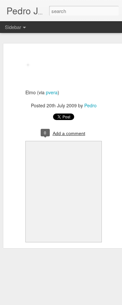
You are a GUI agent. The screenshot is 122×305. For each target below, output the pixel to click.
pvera (52, 92)
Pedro (90, 105)
